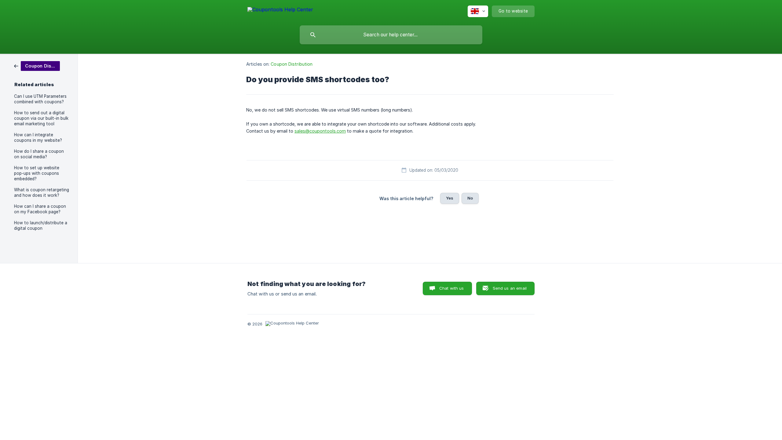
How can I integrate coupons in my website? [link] (38, 137)
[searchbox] (391, 34)
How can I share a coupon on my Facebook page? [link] (40, 209)
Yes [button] (449, 198)
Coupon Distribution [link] (291, 64)
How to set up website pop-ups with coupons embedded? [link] (36, 173)
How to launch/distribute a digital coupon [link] (40, 225)
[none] (280, 11)
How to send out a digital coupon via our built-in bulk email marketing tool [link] (41, 118)
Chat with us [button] (451, 288)
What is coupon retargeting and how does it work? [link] (41, 192)
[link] (37, 65)
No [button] (470, 198)
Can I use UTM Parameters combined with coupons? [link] (40, 99)
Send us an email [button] (510, 288)
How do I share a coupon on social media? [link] (39, 154)
